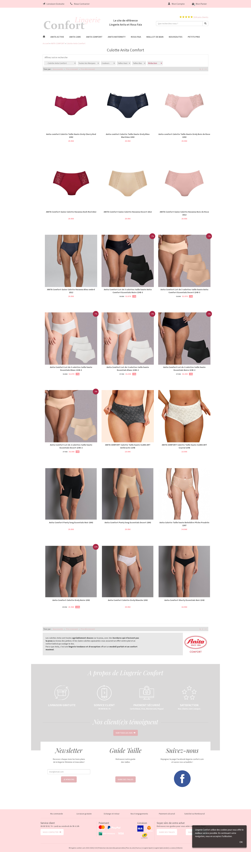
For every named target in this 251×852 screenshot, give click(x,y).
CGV (95, 848)
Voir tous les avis (124, 733)
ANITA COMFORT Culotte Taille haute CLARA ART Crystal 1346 (184, 446)
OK (241, 842)
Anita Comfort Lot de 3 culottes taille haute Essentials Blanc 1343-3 (71, 368)
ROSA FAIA (136, 36)
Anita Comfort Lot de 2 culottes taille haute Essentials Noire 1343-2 (184, 368)
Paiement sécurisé (167, 813)
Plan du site (130, 848)
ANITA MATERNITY (117, 36)
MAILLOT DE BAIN (154, 36)
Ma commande (56, 813)
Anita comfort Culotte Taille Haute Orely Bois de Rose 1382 (184, 135)
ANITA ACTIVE (57, 36)
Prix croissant (72, 69)
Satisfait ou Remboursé (194, 813)
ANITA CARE (75, 36)
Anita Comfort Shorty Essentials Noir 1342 (184, 600)
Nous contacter (51, 832)
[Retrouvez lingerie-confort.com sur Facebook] (182, 778)
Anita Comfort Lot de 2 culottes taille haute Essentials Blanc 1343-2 (128, 368)
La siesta (172, 848)
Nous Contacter (82, 3)
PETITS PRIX (194, 36)
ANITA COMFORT (94, 36)
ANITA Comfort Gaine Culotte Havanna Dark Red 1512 (71, 211)
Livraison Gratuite (55, 3)
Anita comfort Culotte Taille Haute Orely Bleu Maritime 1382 (127, 135)
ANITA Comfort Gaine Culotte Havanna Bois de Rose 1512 (184, 213)
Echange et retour (112, 813)
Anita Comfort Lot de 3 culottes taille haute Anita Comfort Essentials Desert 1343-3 (184, 291)
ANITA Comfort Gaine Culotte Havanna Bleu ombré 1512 (71, 291)
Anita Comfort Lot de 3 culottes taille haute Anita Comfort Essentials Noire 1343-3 (128, 291)
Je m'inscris (68, 779)
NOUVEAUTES (175, 36)
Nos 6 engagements (139, 813)
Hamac (138, 848)
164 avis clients (200, 17)
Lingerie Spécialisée (160, 848)
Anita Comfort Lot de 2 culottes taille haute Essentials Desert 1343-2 (71, 446)
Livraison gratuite (84, 813)
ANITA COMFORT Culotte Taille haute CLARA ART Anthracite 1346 (127, 446)
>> (206, 69)
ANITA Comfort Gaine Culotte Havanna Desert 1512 (128, 211)
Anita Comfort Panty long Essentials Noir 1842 (71, 522)
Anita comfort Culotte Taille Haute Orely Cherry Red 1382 (71, 135)
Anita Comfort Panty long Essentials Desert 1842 (128, 522)
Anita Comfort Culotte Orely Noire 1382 (71, 600)
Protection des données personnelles (111, 848)
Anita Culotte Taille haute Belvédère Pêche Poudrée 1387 (184, 524)
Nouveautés (58, 69)
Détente (179, 848)
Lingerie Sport (147, 848)
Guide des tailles (125, 779)
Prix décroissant (88, 69)
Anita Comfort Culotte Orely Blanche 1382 (128, 600)
